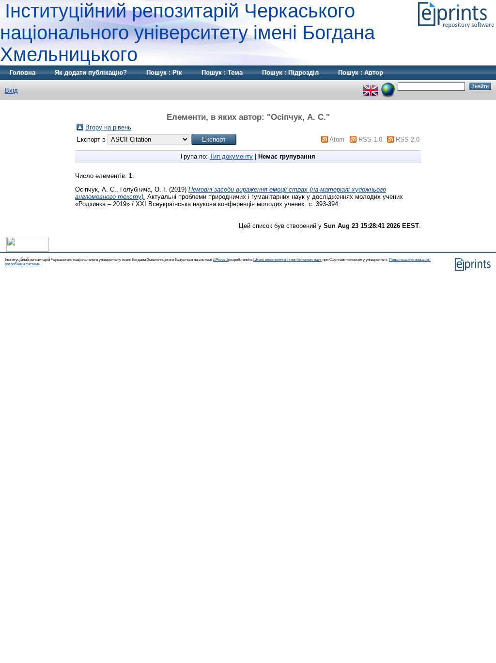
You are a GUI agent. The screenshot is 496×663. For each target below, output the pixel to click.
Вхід (11, 90)
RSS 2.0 (407, 139)
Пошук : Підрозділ (290, 72)
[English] (370, 86)
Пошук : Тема (222, 72)
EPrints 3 (220, 260)
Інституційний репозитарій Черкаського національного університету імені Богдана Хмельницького (187, 32)
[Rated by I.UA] (27, 249)
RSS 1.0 (370, 139)
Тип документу (231, 156)
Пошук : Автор (360, 72)
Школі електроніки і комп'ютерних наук (287, 260)
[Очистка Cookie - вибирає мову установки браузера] (388, 86)
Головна (22, 72)
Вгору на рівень (108, 127)
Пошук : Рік (164, 72)
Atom (336, 139)
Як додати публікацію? (91, 72)
